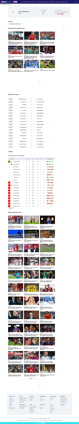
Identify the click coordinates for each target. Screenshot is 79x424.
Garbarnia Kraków (16, 161)
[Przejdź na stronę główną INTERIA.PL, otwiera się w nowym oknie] (4, 2)
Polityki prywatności (35, 420)
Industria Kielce (21, 408)
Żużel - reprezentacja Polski (23, 400)
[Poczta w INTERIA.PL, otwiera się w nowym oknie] (75, 2)
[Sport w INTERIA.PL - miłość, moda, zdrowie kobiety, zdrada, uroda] (9, 2)
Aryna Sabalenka (32, 410)
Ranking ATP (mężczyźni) (33, 407)
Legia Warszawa (11, 399)
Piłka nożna (12, 396)
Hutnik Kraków (16, 185)
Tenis (31, 404)
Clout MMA (51, 399)
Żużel (20, 396)
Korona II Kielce (16, 190)
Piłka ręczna (22, 404)
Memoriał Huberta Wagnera (64, 400)
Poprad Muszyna (16, 195)
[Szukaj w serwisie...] (74, 2)
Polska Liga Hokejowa (12, 408)
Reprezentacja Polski (12, 407)
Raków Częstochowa (12, 400)
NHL (9, 406)
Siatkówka (62, 396)
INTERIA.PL (49, 420)
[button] (33, 2)
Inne (51, 404)
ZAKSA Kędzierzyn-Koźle (63, 402)
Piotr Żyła (31, 400)
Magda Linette (32, 408)
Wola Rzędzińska (16, 200)
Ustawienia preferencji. (41, 420)
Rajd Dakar (41, 407)
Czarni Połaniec (16, 182)
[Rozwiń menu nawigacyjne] (77, 2)
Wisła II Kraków (16, 172)
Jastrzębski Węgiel (62, 401)
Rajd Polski (41, 408)
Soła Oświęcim (15, 166)
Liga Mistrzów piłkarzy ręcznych (23, 406)
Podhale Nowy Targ (16, 169)
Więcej (31, 378)
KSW (50, 400)
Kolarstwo (51, 410)
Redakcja (62, 404)
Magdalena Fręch (32, 409)
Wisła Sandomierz (16, 187)
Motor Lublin (21, 402)
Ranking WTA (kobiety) (33, 406)
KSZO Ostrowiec (16, 164)
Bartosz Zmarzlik (21, 401)
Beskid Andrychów (16, 203)
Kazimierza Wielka (16, 198)
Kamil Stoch (31, 399)
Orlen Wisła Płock (21, 407)
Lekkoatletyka (52, 409)
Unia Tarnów (15, 177)
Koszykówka (43, 396)
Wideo (51, 407)
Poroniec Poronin (16, 206)
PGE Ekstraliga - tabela (22, 399)
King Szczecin (41, 400)
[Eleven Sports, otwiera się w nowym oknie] (15, 2)
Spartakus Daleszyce (17, 174)
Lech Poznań (11, 401)
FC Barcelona (11, 402)
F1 (40, 406)
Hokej (10, 404)
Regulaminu (29, 420)
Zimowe (31, 396)
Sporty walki (53, 396)
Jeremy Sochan (42, 399)
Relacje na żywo (52, 406)
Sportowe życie (52, 408)
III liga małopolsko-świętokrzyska (14, 23)
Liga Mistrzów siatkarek (63, 399)
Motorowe (42, 404)
